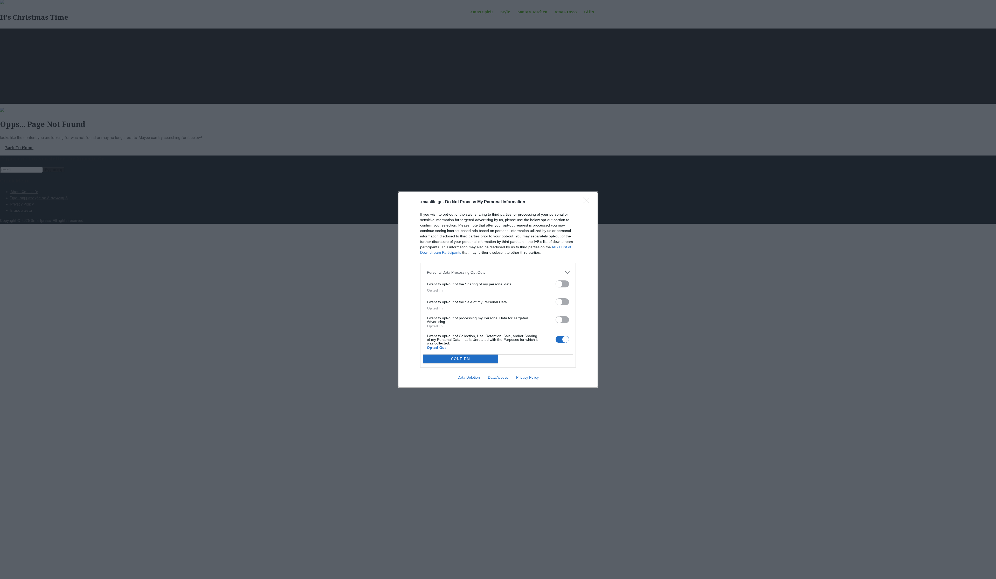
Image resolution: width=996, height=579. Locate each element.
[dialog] (498, 289)
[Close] (588, 202)
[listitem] (498, 272)
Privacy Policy (527, 377)
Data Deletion (469, 377)
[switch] (562, 283)
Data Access (498, 377)
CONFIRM (460, 359)
